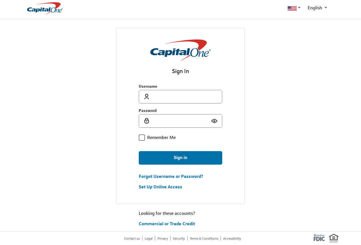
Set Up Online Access (160, 186)
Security (179, 238)
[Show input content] (214, 121)
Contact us (132, 238)
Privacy (162, 238)
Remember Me (161, 137)
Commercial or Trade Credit (167, 224)
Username (148, 86)
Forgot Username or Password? (171, 176)
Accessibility (232, 238)
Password (148, 110)
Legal (149, 238)
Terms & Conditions (204, 238)
